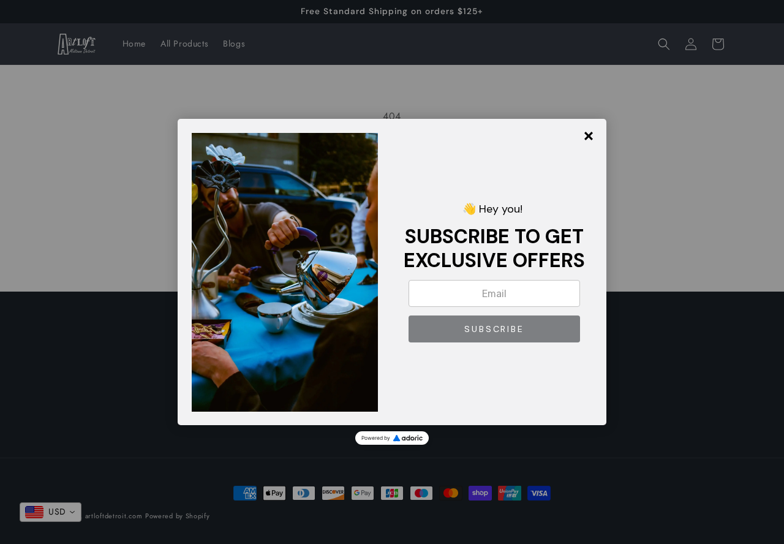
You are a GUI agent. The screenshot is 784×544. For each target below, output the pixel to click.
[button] (494, 328)
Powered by (375, 438)
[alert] (392, 272)
